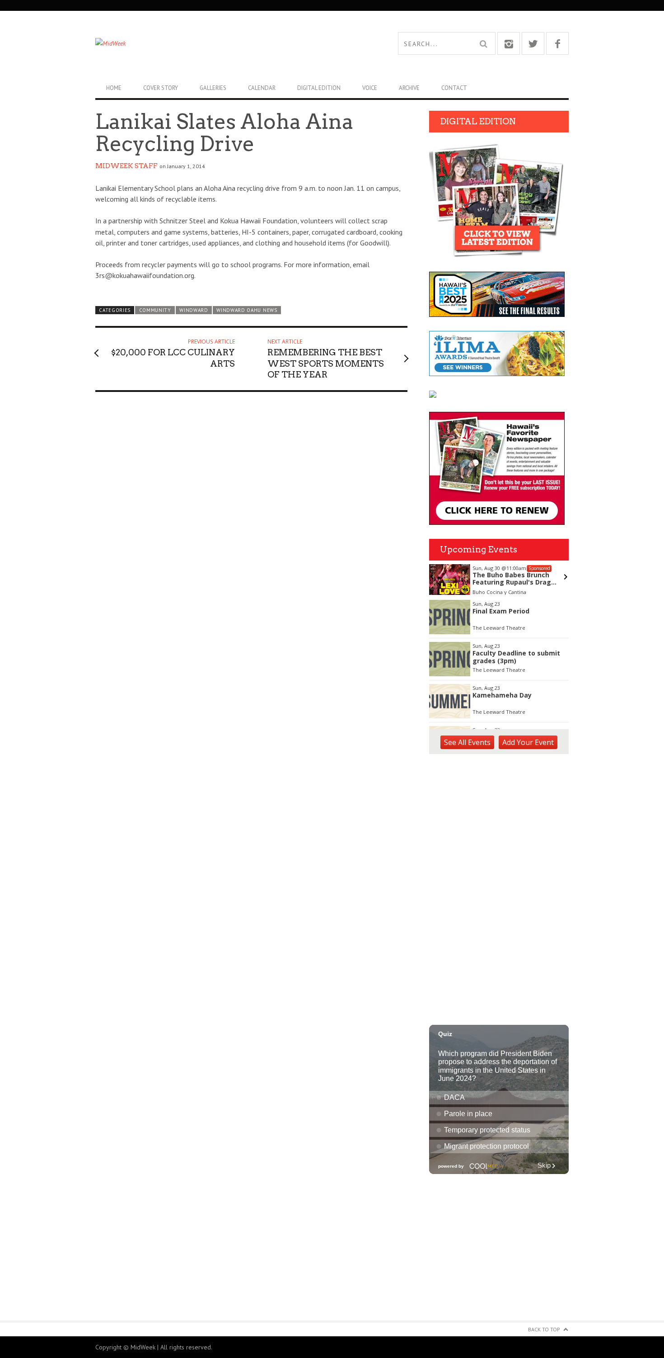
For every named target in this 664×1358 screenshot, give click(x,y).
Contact (454, 88)
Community (155, 310)
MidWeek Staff (126, 166)
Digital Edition (319, 88)
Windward (193, 310)
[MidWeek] (213, 43)
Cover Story (160, 88)
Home (114, 88)
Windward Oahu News (246, 310)
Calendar (262, 88)
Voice (369, 88)
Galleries (213, 88)
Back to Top (544, 1329)
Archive (409, 88)
